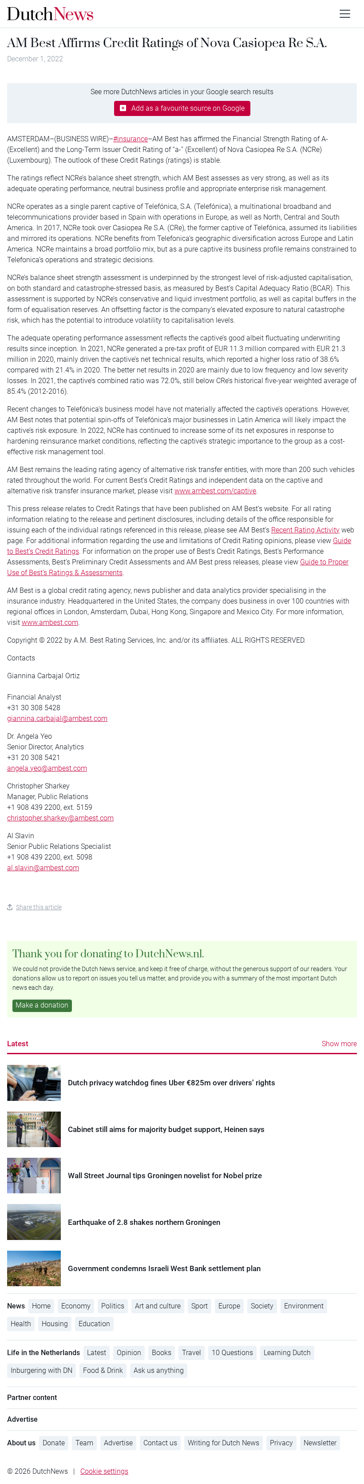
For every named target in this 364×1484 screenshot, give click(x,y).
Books (161, 1352)
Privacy (281, 1443)
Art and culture (158, 1306)
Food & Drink (103, 1370)
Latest (17, 1043)
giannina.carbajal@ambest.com (57, 718)
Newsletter (320, 1443)
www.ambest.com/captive (215, 491)
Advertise (118, 1443)
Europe (229, 1306)
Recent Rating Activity (305, 530)
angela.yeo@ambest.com (47, 768)
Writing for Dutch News (223, 1443)
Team (84, 1443)
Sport (199, 1306)
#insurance (130, 139)
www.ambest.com (50, 622)
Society (262, 1306)
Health (21, 1324)
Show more (339, 1044)
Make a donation (42, 1005)
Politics (112, 1306)
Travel (191, 1352)
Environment (304, 1306)
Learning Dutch (287, 1352)
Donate (54, 1443)
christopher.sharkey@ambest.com (60, 818)
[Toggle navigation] (345, 13)
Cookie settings (104, 1471)
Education (94, 1324)
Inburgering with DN (41, 1370)
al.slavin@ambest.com (43, 868)
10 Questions (232, 1352)
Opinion (129, 1352)
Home (41, 1306)
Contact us (160, 1443)
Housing (55, 1324)
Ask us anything (159, 1370)
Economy (76, 1306)
